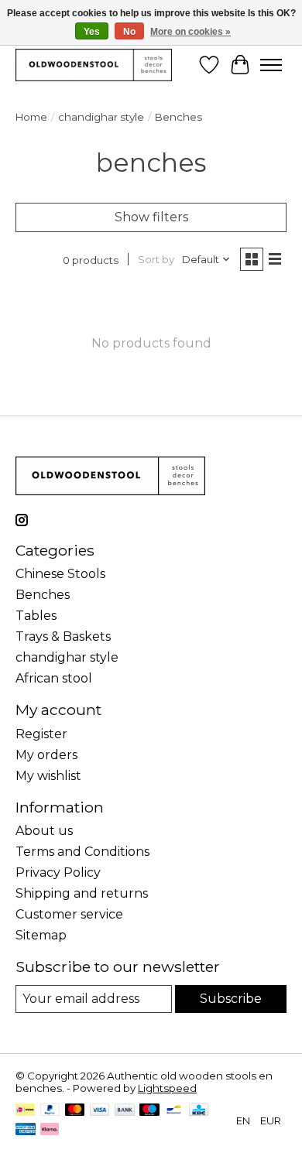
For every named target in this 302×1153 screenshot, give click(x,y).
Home (31, 117)
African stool (53, 678)
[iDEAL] (25, 1110)
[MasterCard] (75, 1110)
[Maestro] (149, 1110)
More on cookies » (190, 31)
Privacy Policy (58, 872)
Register (41, 734)
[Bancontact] (174, 1110)
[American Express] (25, 1130)
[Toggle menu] (271, 65)
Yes (92, 31)
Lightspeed (167, 1088)
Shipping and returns (81, 893)
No (129, 31)
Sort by (156, 259)
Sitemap (41, 935)
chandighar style (101, 117)
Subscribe (231, 998)
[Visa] (100, 1110)
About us (44, 830)
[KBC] (198, 1110)
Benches (42, 594)
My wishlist (48, 775)
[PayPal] (50, 1110)
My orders (46, 755)
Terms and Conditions (82, 851)
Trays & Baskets (63, 636)
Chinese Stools (60, 573)
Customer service (69, 914)
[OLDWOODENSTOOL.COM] (93, 64)
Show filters (151, 217)
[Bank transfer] (125, 1110)
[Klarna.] (49, 1130)
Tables (36, 615)
